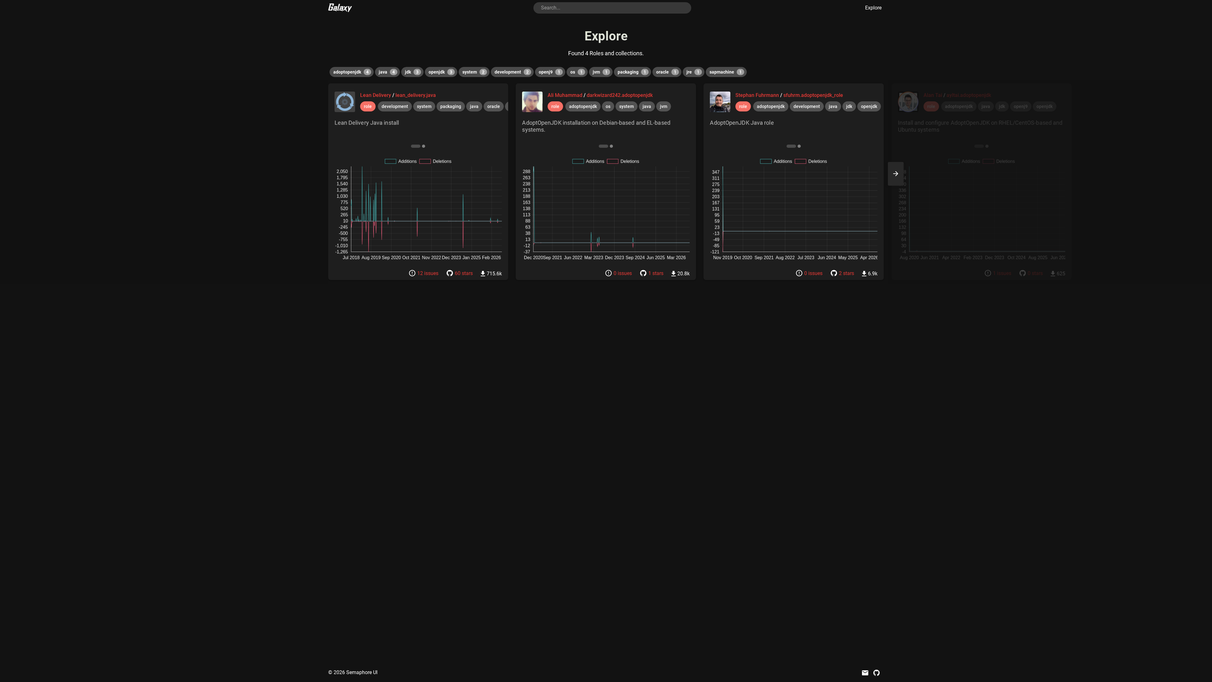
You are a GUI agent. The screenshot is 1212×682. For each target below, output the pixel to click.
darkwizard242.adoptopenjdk (620, 95)
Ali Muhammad (566, 95)
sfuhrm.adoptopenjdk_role (813, 95)
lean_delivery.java (415, 95)
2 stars (846, 273)
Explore (873, 8)
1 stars (655, 273)
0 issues (623, 273)
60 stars (464, 273)
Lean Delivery (376, 95)
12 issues (427, 273)
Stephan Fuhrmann (757, 95)
